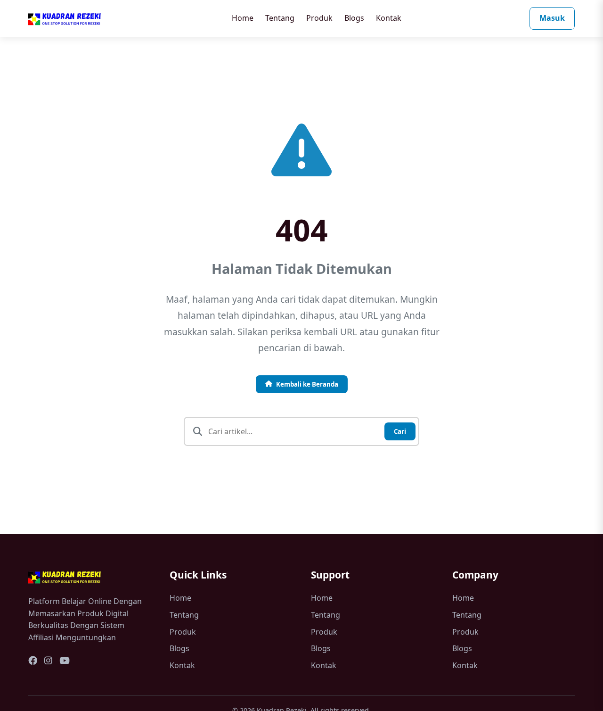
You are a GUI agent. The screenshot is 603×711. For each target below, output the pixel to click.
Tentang (279, 18)
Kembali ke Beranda (307, 384)
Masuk (552, 18)
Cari (400, 431)
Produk (319, 18)
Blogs (354, 18)
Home (242, 18)
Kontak (388, 18)
